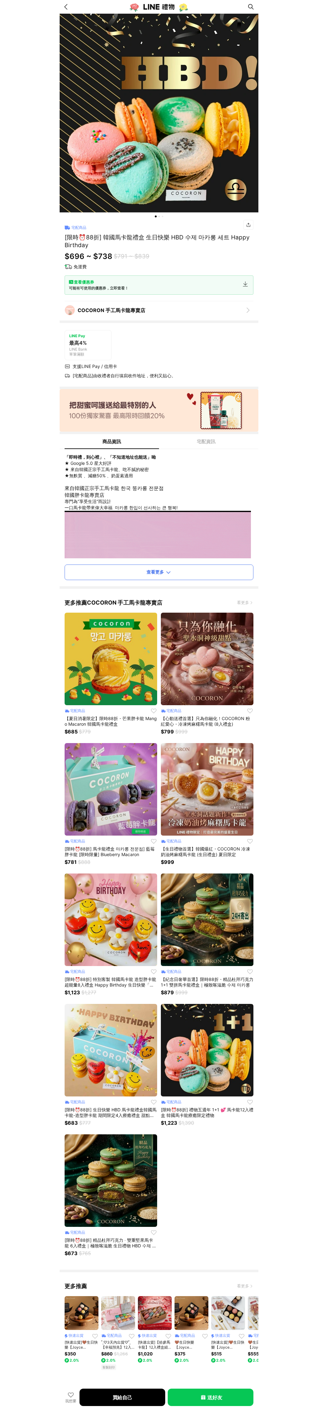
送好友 (214, 1397)
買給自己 (122, 1397)
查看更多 (155, 571)
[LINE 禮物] (159, 7)
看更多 (243, 602)
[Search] (251, 7)
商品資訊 (111, 441)
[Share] (248, 225)
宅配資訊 (206, 441)
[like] (153, 710)
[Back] (67, 7)
